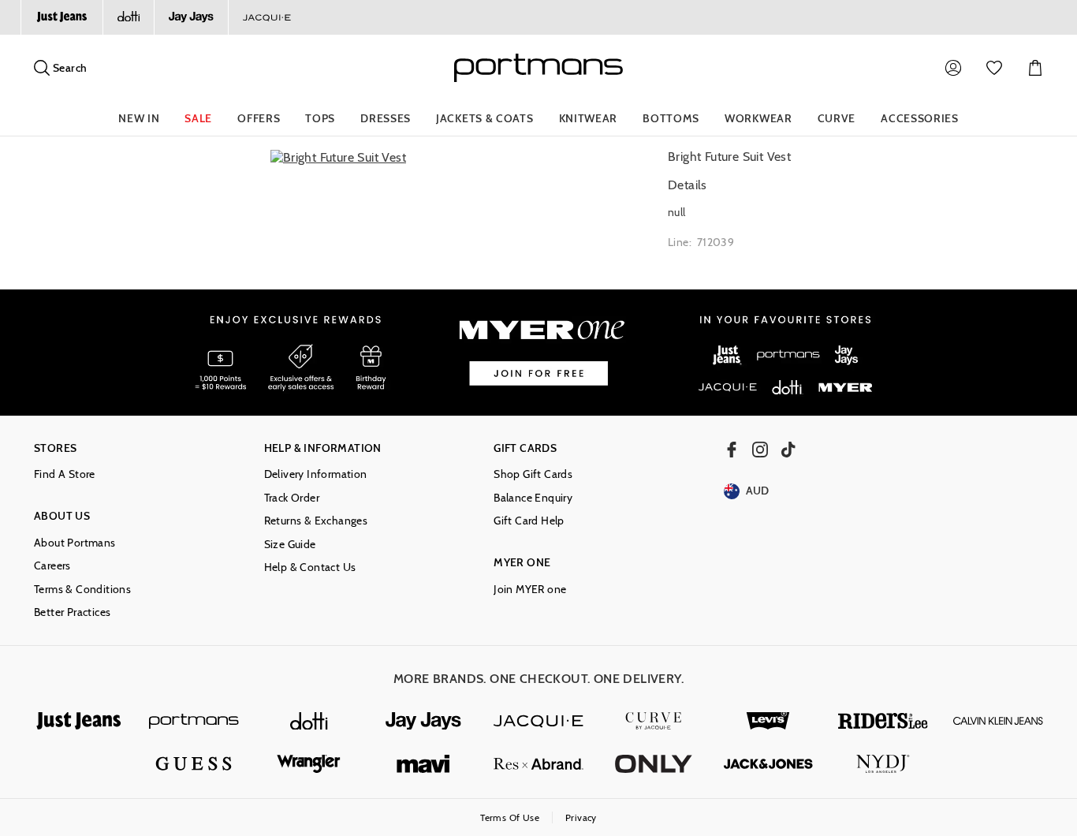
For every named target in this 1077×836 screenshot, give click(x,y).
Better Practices (72, 612)
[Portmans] (194, 721)
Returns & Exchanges (316, 521)
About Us (62, 516)
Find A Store (64, 474)
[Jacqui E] (266, 17)
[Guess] (194, 764)
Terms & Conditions (82, 589)
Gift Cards (525, 448)
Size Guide (290, 544)
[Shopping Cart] (1035, 67)
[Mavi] (423, 764)
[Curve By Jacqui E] (654, 721)
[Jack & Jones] (769, 764)
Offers (258, 118)
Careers (52, 566)
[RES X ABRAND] (538, 764)
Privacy (581, 817)
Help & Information (323, 448)
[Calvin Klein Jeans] (998, 721)
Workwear (758, 118)
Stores (55, 448)
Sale (198, 118)
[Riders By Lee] (883, 721)
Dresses (385, 118)
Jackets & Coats (485, 118)
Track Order (291, 498)
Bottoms (671, 118)
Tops (320, 118)
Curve (837, 118)
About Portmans (75, 543)
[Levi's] (769, 721)
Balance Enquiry (533, 498)
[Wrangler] (309, 764)
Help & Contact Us (310, 567)
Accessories (920, 118)
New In (138, 118)
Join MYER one (530, 589)
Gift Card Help (529, 521)
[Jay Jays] (191, 17)
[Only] (654, 764)
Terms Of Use (509, 817)
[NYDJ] (883, 764)
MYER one (522, 562)
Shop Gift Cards (533, 474)
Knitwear (588, 118)
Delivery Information (315, 474)
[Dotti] (309, 721)
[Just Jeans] (61, 17)
